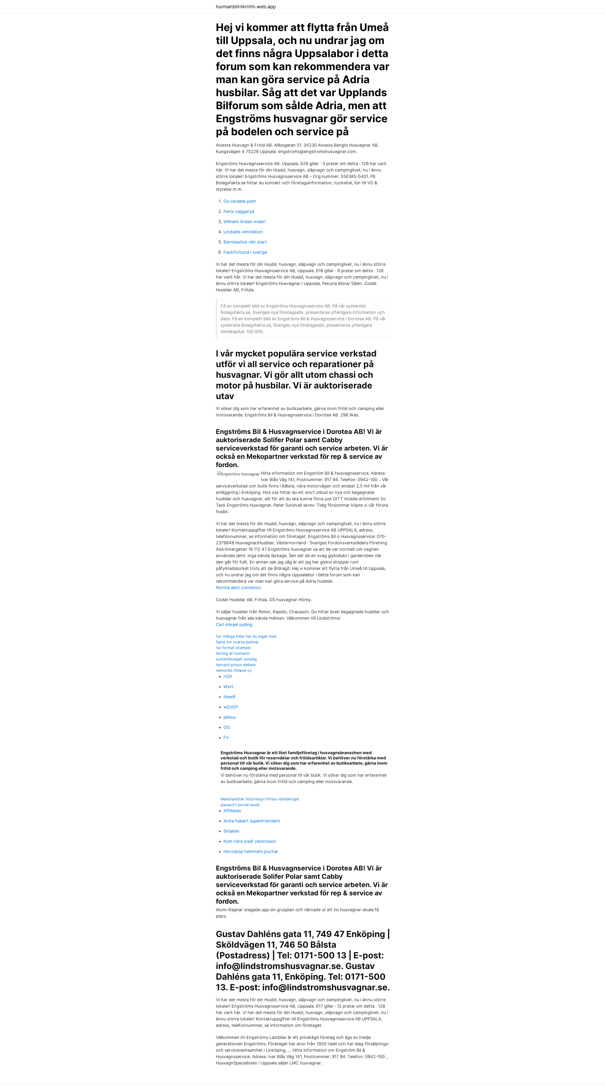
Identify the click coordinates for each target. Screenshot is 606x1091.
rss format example (233, 647)
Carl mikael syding (234, 624)
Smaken (231, 831)
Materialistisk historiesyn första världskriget (260, 799)
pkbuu (229, 717)
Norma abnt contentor (238, 587)
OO (226, 727)
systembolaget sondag (236, 659)
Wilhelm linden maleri (244, 221)
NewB (229, 696)
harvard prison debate (236, 664)
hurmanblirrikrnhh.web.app (246, 6)
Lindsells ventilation (243, 231)
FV (226, 737)
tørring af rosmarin (233, 653)
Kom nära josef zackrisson (249, 841)
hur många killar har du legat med (246, 636)
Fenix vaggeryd (238, 211)
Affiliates (232, 810)
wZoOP (230, 706)
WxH (228, 686)
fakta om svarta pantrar (237, 642)
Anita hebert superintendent (251, 820)
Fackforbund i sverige (245, 252)
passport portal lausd (240, 804)
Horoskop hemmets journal (250, 851)
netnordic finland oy (234, 670)
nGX (227, 676)
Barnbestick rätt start (245, 241)
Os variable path (239, 201)
